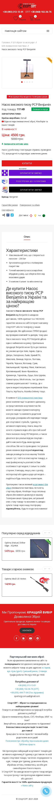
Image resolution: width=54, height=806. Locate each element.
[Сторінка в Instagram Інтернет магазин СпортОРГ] (23, 638)
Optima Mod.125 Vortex (15, 578)
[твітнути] (12, 215)
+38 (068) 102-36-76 (41, 11)
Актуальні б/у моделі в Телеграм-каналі (28, 96)
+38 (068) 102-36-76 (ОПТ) (27, 689)
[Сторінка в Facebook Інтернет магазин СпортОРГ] (16, 638)
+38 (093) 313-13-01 (13, 11)
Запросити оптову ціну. (16, 143)
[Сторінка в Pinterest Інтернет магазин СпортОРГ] (37, 638)
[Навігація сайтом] (48, 31)
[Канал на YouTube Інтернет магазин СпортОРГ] (30, 638)
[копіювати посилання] (3, 215)
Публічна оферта (27, 744)
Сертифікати (8, 210)
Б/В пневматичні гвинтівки (30, 397)
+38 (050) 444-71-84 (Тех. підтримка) (27, 692)
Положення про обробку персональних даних (26, 741)
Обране (22, 19)
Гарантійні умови (10, 205)
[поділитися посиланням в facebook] (7, 215)
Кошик (37, 19)
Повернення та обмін (30, 205)
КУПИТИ (27, 163)
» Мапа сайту (27, 785)
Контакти (27, 630)
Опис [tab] (27, 236)
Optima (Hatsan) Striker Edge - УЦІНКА (15, 544)
